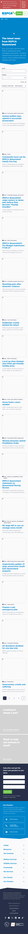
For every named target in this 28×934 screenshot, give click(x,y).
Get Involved (7, 759)
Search (3, 68)
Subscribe (7, 791)
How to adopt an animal (11, 729)
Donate (19, 13)
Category (4, 74)
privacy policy (12, 797)
